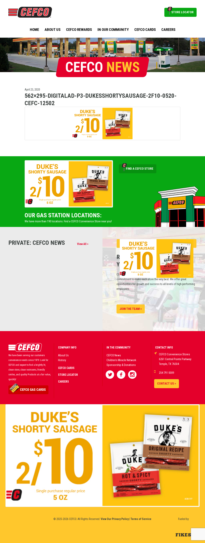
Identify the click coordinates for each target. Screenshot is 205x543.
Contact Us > (166, 383)
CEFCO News (114, 355)
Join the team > (131, 309)
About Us (52, 29)
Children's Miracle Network (121, 360)
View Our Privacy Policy (115, 519)
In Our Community (113, 29)
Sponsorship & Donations (121, 365)
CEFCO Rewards (79, 29)
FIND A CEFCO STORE (139, 168)
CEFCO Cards (145, 29)
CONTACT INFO (164, 347)
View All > (82, 244)
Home (34, 29)
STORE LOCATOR (182, 12)
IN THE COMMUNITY (119, 347)
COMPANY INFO (67, 347)
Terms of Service (141, 519)
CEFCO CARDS (66, 368)
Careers (168, 29)
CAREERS (63, 381)
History (62, 360)
